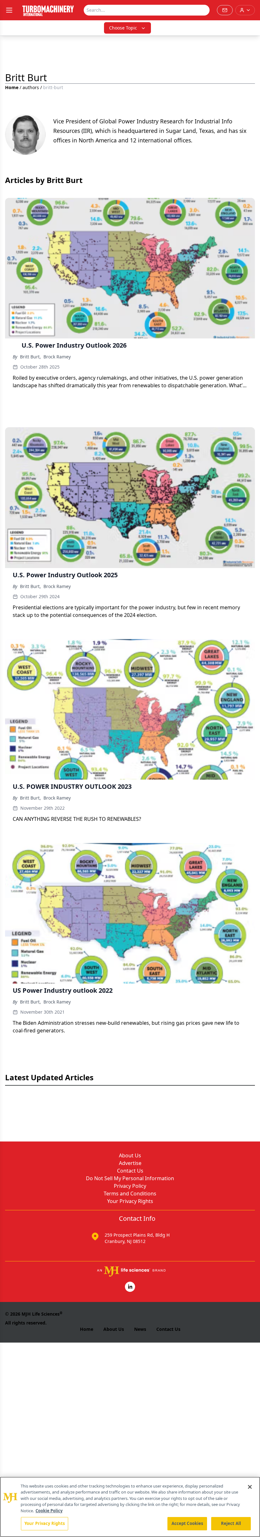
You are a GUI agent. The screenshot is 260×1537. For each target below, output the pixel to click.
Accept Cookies (187, 1523)
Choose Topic (123, 28)
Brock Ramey (57, 357)
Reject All (231, 1523)
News (140, 1329)
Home (11, 87)
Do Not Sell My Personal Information (130, 1178)
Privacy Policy (130, 1185)
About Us (130, 1155)
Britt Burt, (30, 357)
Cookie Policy (49, 1511)
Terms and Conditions (130, 1193)
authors (31, 87)
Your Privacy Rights (130, 1201)
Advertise (130, 1163)
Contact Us (130, 1170)
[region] (130, 1507)
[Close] (250, 1487)
